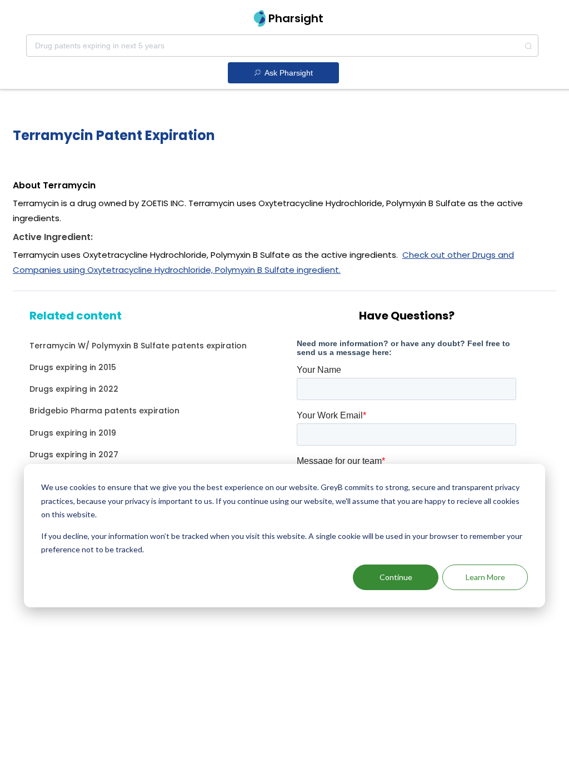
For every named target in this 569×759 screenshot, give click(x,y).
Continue (396, 577)
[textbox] (282, 45)
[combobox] (282, 45)
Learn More (485, 577)
